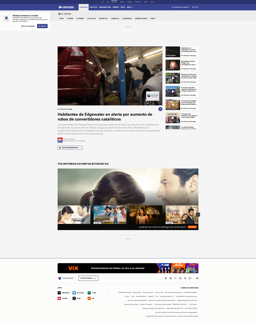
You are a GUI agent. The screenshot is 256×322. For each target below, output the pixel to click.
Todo (61, 18)
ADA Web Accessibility (190, 292)
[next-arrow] (198, 215)
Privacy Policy (137, 292)
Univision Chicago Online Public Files (153, 308)
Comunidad (127, 18)
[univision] (66, 7)
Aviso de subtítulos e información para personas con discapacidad (176, 312)
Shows (122, 1)
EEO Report (193, 304)
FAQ (157, 296)
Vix (107, 1)
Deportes (138, 1)
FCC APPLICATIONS (191, 308)
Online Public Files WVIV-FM (174, 308)
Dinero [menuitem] (116, 7)
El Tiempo (80, 18)
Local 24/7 (91, 18)
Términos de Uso (147, 292)
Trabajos (115, 18)
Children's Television (146, 304)
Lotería (70, 18)
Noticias (114, 1)
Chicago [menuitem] (84, 7)
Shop (152, 1)
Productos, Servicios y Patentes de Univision (162, 300)
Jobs (132, 296)
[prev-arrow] (56, 214)
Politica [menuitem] (93, 7)
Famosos (129, 1)
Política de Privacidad (124, 292)
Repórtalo (103, 18)
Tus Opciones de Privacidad (162, 304)
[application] (110, 75)
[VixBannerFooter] (128, 268)
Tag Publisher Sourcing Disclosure (186, 296)
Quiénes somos (141, 18)
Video (152, 18)
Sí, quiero (42, 26)
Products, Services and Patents (137, 300)
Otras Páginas (86, 278)
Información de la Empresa (173, 292)
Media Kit (151, 296)
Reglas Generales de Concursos (187, 300)
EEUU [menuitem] (123, 7)
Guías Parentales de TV (167, 296)
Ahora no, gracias (28, 26)
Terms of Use (159, 292)
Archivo (127, 296)
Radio (145, 1)
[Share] (160, 109)
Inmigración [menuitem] (105, 7)
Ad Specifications (141, 296)
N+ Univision (70, 139)
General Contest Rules (131, 304)
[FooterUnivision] (65, 278)
